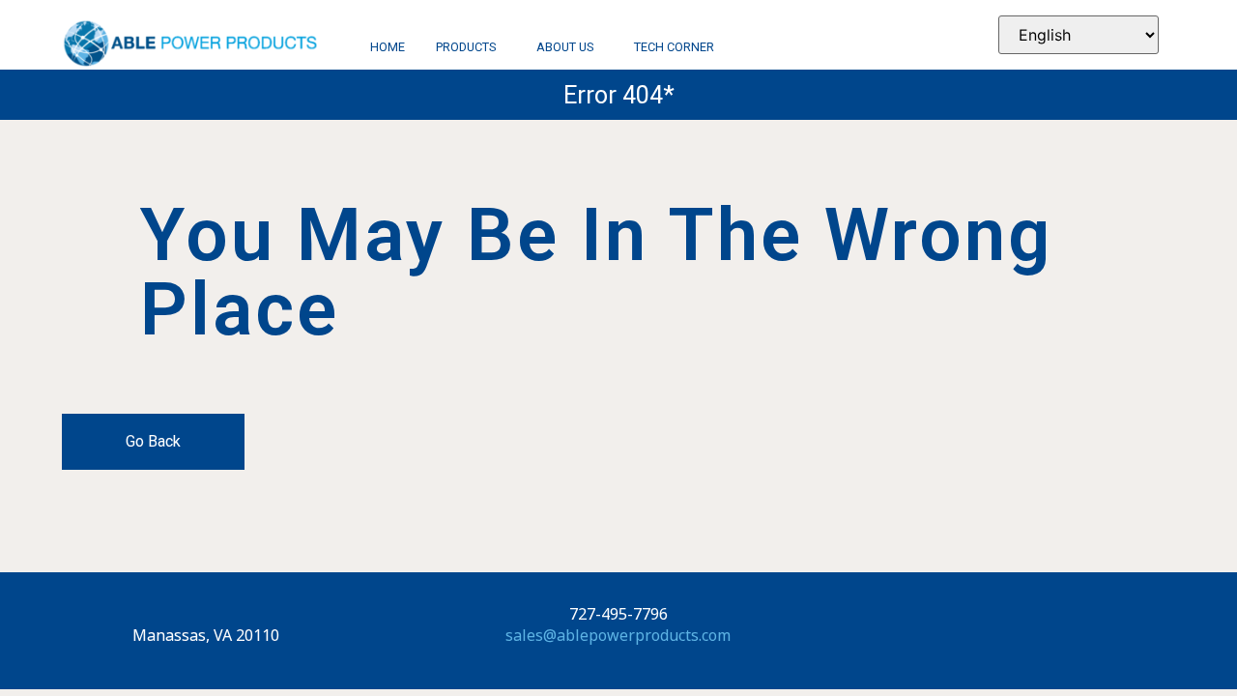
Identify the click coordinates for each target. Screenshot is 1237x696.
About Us (564, 48)
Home (387, 48)
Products (466, 48)
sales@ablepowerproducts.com (618, 635)
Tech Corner (674, 48)
